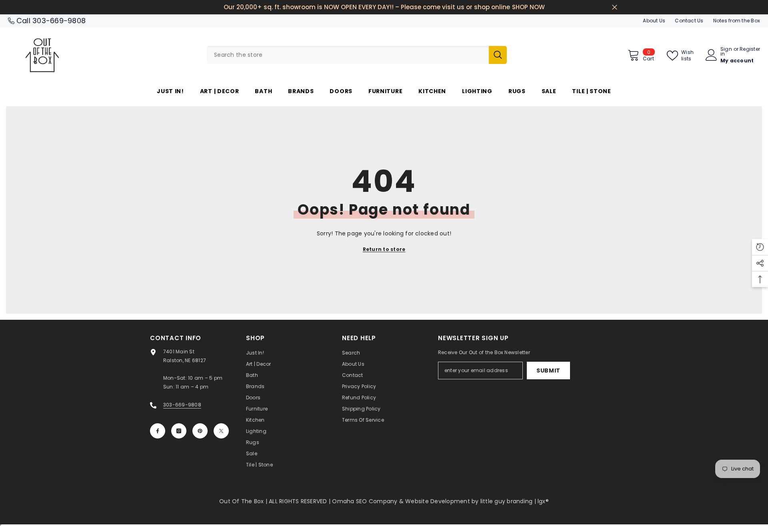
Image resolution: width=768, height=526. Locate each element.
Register (750, 49)
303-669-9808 (59, 21)
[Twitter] (221, 430)
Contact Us (689, 20)
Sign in (726, 51)
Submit (548, 371)
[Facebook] (157, 430)
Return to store (384, 249)
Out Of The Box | (244, 501)
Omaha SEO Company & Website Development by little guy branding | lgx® (440, 501)
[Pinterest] (200, 430)
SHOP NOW (528, 7)
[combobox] (348, 55)
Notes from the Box (736, 20)
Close (614, 7)
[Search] (357, 55)
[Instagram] (178, 430)
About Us (654, 20)
